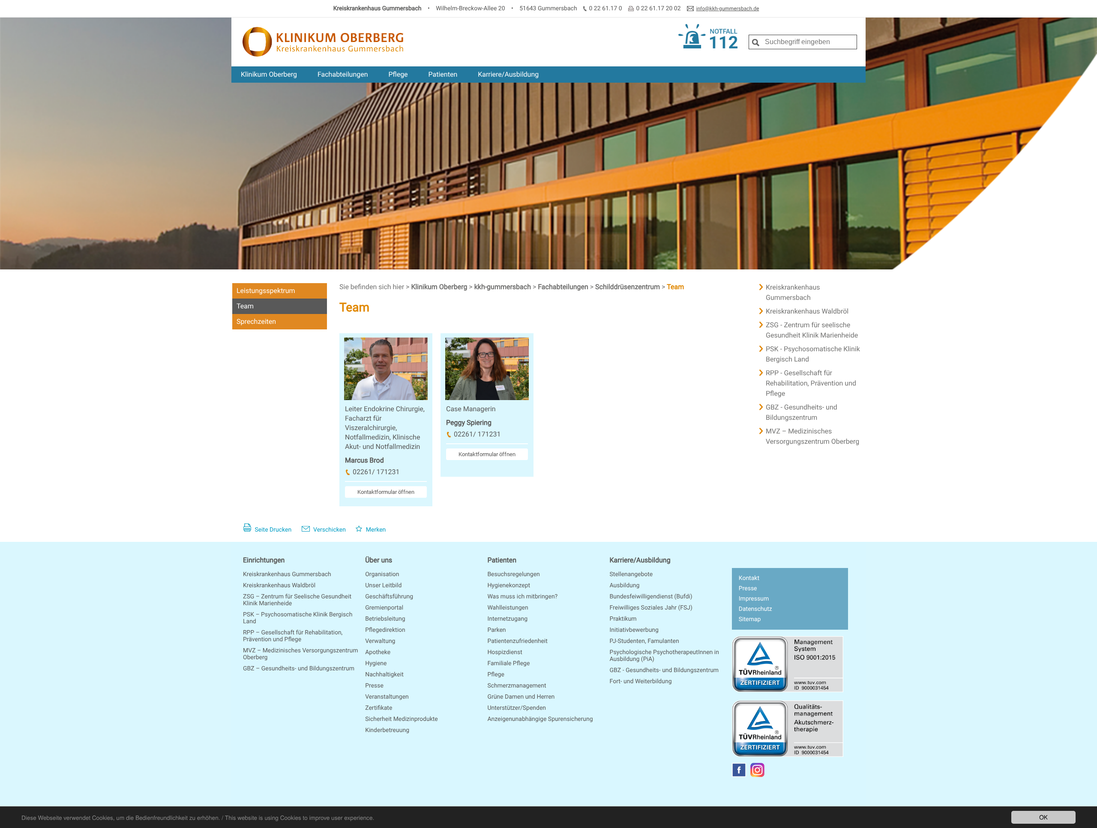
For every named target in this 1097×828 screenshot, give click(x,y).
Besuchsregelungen (513, 574)
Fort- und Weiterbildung (641, 681)
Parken (496, 630)
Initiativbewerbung (634, 630)
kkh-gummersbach (503, 287)
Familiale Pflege (508, 663)
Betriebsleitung (385, 619)
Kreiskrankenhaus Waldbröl (807, 311)
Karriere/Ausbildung (508, 74)
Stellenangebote (631, 574)
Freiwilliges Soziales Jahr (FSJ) (651, 607)
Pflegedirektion (385, 630)
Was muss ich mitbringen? (522, 596)
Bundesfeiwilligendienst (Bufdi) (651, 596)
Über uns (378, 560)
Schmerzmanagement (516, 685)
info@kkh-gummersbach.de (727, 9)
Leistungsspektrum (266, 291)
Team (245, 306)
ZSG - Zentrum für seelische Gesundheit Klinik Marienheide (812, 330)
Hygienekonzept (508, 585)
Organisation (382, 574)
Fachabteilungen (343, 74)
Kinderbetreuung (387, 730)
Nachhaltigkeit (384, 674)
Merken (375, 529)
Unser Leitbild (383, 585)
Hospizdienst (504, 652)
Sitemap (750, 619)
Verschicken (329, 529)
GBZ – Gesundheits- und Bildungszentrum (298, 668)
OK (1043, 817)
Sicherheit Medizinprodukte (401, 719)
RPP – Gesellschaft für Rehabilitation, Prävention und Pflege (292, 636)
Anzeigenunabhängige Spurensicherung (540, 719)
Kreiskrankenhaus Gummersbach (793, 292)
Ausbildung (625, 585)
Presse (374, 685)
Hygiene (376, 663)
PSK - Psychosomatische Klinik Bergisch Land (813, 354)
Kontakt (749, 578)
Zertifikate (378, 708)
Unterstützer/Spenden (516, 708)
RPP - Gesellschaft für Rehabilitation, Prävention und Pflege (811, 383)
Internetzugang (507, 619)
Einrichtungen (264, 560)
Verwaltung (380, 641)
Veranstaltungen (387, 696)
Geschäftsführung (389, 596)
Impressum (754, 598)
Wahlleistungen (507, 607)
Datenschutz (755, 609)
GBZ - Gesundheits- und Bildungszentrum (801, 412)
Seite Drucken (272, 529)
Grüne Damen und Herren (520, 696)
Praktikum (623, 619)
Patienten (443, 74)
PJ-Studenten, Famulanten (644, 641)
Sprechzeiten (256, 321)
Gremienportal (384, 607)
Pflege (398, 74)
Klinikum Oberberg (269, 74)
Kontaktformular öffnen (385, 492)
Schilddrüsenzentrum (628, 287)
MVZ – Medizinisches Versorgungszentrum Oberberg (812, 436)
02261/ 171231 (376, 472)
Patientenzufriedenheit (517, 641)
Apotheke (377, 652)
